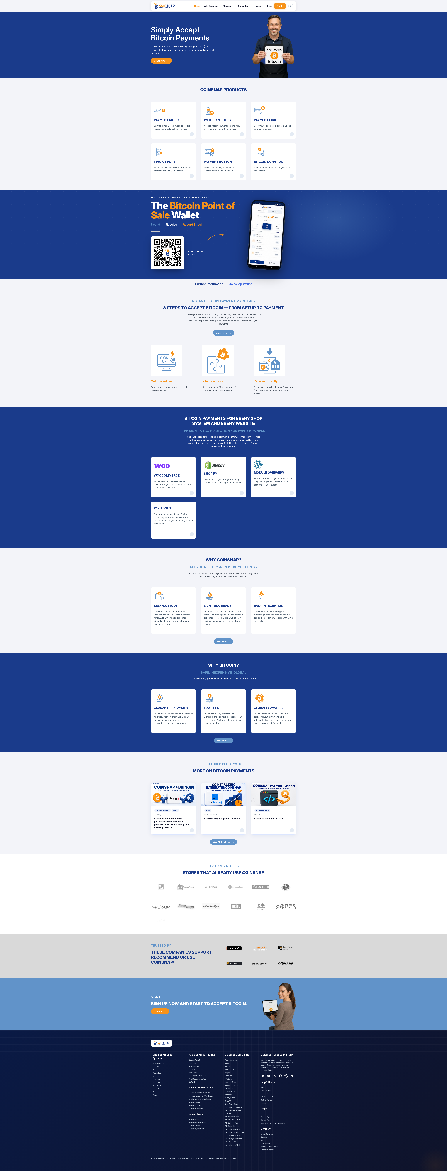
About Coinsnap (267, 1134)
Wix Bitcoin (229, 1088)
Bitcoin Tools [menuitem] (243, 6)
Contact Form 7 (194, 1060)
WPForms (192, 1063)
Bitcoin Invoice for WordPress (200, 1093)
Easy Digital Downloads (197, 1076)
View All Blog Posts (221, 842)
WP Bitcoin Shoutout (232, 1129)
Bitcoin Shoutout (195, 1105)
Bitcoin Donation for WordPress (201, 1096)
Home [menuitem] (197, 6)
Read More (222, 740)
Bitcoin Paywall (194, 1102)
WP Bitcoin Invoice (232, 1117)
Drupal (155, 1095)
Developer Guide (262, 810)
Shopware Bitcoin (231, 1085)
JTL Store (228, 1079)
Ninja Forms (193, 1073)
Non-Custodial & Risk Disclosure (273, 1123)
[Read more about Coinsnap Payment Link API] (292, 830)
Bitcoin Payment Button (197, 1122)
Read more (222, 641)
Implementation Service (270, 1146)
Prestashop (157, 1073)
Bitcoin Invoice (194, 1125)
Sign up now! (159, 61)
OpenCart (228, 1076)
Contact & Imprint (267, 1150)
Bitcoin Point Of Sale (232, 1135)
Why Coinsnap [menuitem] (211, 6)
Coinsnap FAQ (266, 1091)
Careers (264, 1137)
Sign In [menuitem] (280, 6)
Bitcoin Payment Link (196, 1129)
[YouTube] (268, 1076)
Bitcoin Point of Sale (196, 1119)
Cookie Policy (266, 1120)
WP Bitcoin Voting (231, 1123)
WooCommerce (159, 1064)
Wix (154, 1092)
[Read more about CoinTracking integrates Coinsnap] (242, 830)
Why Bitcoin (265, 1143)
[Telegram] (292, 1076)
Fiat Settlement (162, 810)
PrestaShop (229, 1069)
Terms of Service (267, 1114)
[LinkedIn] (263, 1076)
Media (263, 1140)
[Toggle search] (290, 6)
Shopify (156, 1067)
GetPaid (192, 1082)
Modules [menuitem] (227, 6)
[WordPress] (286, 1076)
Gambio (155, 1070)
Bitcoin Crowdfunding (197, 1108)
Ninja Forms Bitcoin (232, 1104)
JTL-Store (156, 1082)
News (175, 810)
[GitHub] (280, 1076)
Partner (263, 1103)
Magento (156, 1076)
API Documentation (268, 1097)
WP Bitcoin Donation (232, 1120)
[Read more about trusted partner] (234, 948)
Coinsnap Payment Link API (268, 818)
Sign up (158, 1011)
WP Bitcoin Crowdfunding (234, 1132)
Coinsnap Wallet (240, 284)
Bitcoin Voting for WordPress (200, 1099)
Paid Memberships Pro (197, 1079)
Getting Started (266, 1100)
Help (262, 1087)
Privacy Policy (266, 1117)
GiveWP (192, 1069)
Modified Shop (158, 1086)
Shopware (157, 1089)
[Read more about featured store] (161, 887)
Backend (264, 1094)
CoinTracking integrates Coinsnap (222, 818)
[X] (274, 1076)
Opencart (156, 1079)
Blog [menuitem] (269, 6)
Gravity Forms (194, 1066)
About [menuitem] (259, 6)
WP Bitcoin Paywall (232, 1126)
